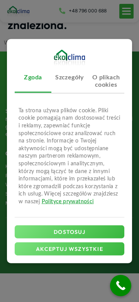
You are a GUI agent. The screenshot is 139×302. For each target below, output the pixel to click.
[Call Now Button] (120, 285)
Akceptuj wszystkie (69, 248)
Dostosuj (69, 231)
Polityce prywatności (68, 201)
